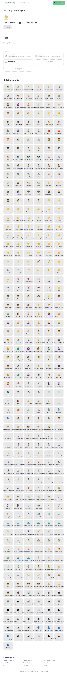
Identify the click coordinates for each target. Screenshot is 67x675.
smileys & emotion (8, 660)
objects (5, 665)
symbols (25, 665)
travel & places (27, 663)
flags (45, 665)
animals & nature (49, 660)
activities (46, 663)
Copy (6, 27)
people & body (7, 11)
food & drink (6, 663)
